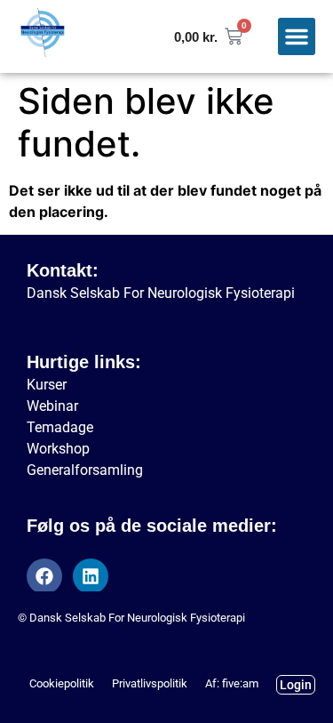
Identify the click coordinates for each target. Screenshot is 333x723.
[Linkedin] (90, 576)
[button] (296, 36)
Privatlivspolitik (149, 683)
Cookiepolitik (61, 683)
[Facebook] (44, 576)
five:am (240, 683)
